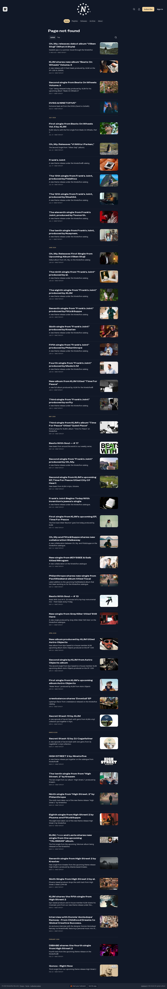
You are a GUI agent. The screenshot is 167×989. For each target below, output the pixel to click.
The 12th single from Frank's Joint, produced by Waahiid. (71, 195)
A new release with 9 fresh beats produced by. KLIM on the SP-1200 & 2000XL (72, 69)
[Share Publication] (139, 9)
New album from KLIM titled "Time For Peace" (73, 383)
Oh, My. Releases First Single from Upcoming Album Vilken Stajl (70, 255)
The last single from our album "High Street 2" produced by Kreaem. (72, 781)
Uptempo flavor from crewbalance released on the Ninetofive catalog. (73, 702)
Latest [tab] (52, 37)
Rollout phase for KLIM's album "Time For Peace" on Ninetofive (69, 430)
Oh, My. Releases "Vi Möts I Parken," (71, 144)
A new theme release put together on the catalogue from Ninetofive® (71, 760)
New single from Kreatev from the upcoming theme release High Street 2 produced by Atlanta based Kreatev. (72, 865)
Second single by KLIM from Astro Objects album (70, 661)
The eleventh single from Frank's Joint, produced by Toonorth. (70, 214)
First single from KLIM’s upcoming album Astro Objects (71, 682)
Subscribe (148, 9)
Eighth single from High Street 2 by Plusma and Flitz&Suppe (71, 816)
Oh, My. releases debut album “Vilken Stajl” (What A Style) (72, 45)
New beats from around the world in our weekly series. (70, 446)
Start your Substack (79, 986)
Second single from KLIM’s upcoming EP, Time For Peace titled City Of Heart (72, 480)
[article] (83, 49)
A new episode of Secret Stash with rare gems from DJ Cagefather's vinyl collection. (70, 743)
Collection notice (35, 986)
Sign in (160, 9)
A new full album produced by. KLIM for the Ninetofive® (71, 387)
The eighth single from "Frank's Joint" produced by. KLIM (73, 292)
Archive (92, 21)
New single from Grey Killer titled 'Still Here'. (73, 615)
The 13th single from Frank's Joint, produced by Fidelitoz (71, 177)
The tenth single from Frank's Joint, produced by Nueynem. (71, 232)
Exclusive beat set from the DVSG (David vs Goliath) (69, 106)
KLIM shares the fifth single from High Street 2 (70, 898)
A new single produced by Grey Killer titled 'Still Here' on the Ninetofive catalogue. (72, 621)
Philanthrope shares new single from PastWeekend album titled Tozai (72, 577)
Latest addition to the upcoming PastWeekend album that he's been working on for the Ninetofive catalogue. (71, 583)
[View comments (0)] (65, 55)
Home (67, 21)
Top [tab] (58, 37)
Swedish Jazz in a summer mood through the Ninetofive (71, 50)
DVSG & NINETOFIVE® (62, 103)
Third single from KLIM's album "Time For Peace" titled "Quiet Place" (72, 424)
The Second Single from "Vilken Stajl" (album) (66, 147)
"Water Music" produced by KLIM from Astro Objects (69, 686)
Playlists (75, 21)
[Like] (50, 55)
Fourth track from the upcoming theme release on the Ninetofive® (70, 952)
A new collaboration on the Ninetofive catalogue (68, 564)
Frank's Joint (57, 160)
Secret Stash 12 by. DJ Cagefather (71, 738)
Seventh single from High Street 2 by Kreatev (72, 860)
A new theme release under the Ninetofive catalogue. (69, 504)
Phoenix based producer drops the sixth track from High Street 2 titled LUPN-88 (71, 883)
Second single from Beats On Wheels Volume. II (73, 84)
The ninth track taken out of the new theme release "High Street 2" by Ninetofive (71, 801)
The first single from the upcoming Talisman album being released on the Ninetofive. (71, 845)
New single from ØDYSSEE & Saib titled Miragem (70, 559)
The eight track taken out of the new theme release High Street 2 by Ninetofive (71, 822)
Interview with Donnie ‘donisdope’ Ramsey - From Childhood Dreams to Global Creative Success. (72, 920)
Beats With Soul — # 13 (64, 596)
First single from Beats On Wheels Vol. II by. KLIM (71, 125)
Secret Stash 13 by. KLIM (65, 716)
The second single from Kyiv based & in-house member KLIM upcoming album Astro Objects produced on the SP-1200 (73, 667)
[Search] (134, 9)
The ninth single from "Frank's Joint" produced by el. (72, 273)
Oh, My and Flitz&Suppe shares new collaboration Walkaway (72, 538)
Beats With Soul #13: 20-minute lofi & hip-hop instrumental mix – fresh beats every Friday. (72, 600)
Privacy (22, 986)
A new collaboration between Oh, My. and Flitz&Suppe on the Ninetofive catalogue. (73, 544)
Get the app (93, 986)
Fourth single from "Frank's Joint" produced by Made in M (70, 364)
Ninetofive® (62, 52)
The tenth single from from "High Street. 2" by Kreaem (70, 775)
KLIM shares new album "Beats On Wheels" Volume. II (70, 63)
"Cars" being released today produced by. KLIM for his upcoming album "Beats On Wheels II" (70, 89)
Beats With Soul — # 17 (64, 443)
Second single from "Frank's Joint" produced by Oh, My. (71, 460)
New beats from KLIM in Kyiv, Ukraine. (64, 486)
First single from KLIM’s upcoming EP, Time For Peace (73, 518)
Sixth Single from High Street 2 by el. (72, 879)
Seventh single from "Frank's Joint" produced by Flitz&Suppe (71, 310)
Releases (83, 21)
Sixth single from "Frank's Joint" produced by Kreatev (69, 328)
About (100, 21)
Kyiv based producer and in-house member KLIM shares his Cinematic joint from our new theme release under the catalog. (72, 904)
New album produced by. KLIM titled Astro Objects (72, 641)
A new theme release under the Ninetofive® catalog (69, 163)
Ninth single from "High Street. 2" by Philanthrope (71, 796)
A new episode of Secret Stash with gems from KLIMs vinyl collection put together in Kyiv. (72, 720)
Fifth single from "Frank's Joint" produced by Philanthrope (69, 346)
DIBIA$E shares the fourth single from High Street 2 (70, 947)
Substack (144, 986)
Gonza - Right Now (61, 966)
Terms (27, 986)
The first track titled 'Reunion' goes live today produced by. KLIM (72, 524)
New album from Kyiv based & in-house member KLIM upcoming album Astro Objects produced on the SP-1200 (71, 646)
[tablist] (55, 37)
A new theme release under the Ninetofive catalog (68, 182)
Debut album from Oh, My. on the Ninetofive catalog (69, 260)
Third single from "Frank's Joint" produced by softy (69, 401)
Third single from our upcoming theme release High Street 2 (72, 969)
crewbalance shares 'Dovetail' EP (70, 698)
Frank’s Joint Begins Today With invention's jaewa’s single (69, 500)
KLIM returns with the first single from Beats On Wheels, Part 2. (73, 131)
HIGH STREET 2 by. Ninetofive (67, 756)
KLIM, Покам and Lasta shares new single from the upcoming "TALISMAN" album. (70, 838)
